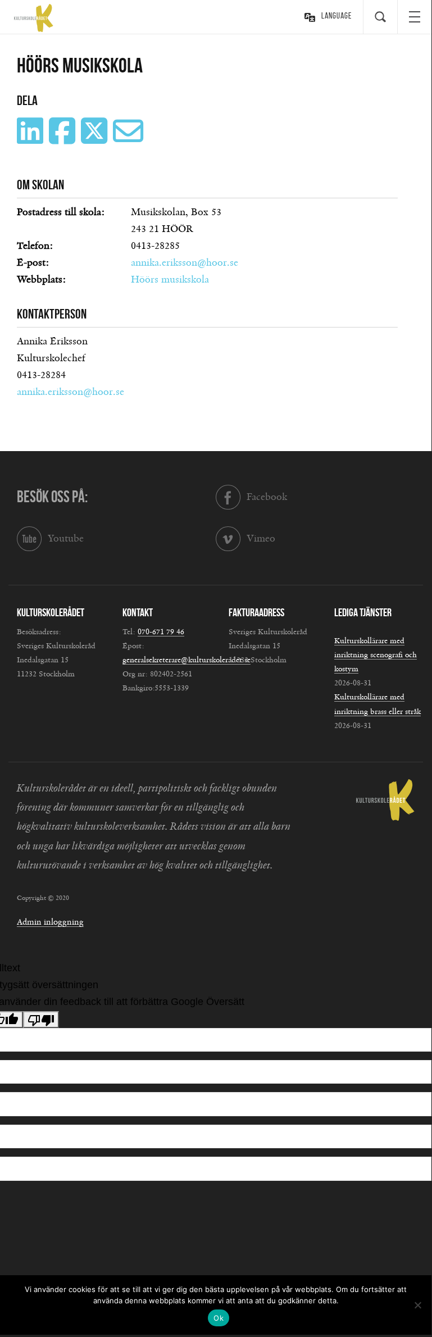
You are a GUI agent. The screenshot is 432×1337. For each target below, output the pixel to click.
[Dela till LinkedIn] (31, 139)
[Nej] (417, 1305)
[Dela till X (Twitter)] (95, 139)
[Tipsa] (129, 139)
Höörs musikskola (170, 280)
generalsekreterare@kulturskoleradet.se (186, 660)
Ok (218, 1317)
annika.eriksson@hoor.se (184, 263)
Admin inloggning (50, 922)
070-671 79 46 (161, 632)
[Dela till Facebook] (63, 139)
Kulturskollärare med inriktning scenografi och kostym (375, 655)
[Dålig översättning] (41, 1019)
